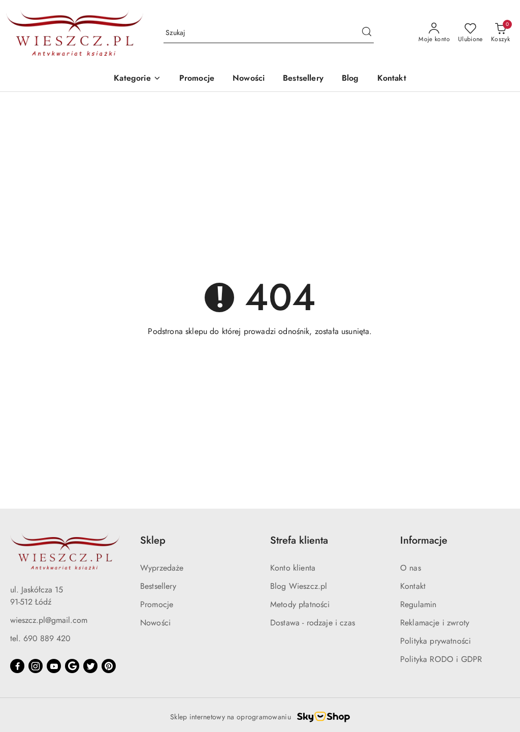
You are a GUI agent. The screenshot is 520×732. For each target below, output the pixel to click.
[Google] (72, 666)
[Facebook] (17, 666)
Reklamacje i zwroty (434, 622)
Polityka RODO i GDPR (441, 659)
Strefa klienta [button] (299, 540)
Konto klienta (292, 568)
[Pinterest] (109, 666)
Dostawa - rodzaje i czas (312, 622)
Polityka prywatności (435, 641)
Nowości (155, 622)
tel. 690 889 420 (40, 638)
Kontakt (413, 586)
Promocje (156, 604)
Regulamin (418, 604)
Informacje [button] (423, 540)
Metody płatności (300, 604)
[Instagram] (35, 666)
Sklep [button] (153, 540)
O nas (410, 568)
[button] (137, 79)
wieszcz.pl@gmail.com (48, 620)
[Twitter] (90, 666)
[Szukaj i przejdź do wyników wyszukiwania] (367, 33)
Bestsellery (158, 586)
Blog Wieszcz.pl (298, 586)
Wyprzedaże (162, 568)
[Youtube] (54, 666)
